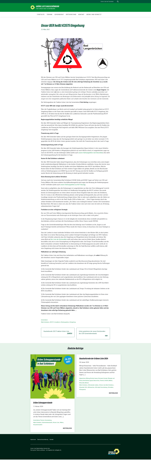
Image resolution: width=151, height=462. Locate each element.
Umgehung (73, 322)
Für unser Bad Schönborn (45, 9)
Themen (42, 420)
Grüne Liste (56, 422)
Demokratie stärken (94, 385)
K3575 (52, 322)
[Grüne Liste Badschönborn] (32, 7)
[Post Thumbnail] (52, 376)
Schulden (111, 387)
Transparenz (83, 389)
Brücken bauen (94, 378)
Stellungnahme (65, 322)
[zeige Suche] (117, 1)
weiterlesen (67, 428)
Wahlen (110, 380)
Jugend (91, 380)
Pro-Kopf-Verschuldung (101, 387)
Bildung (88, 378)
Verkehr (106, 380)
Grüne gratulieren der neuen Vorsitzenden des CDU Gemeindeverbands (93, 333)
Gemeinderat (44, 320)
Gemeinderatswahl (47, 422)
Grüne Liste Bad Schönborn (106, 385)
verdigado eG (58, 450)
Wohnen (87, 383)
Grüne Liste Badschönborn (47, 6)
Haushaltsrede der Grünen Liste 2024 (93, 358)
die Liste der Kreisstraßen (59, 239)
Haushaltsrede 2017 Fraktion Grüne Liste (57, 332)
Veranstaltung (48, 420)
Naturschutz (96, 380)
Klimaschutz (91, 387)
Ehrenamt (100, 378)
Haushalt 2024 (83, 387)
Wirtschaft (81, 383)
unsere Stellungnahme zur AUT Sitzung (72, 185)
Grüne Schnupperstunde (42, 402)
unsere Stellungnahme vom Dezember (91, 153)
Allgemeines (82, 378)
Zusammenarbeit (38, 424)
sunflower (42, 450)
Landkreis (57, 322)
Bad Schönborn (45, 322)
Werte (61, 422)
